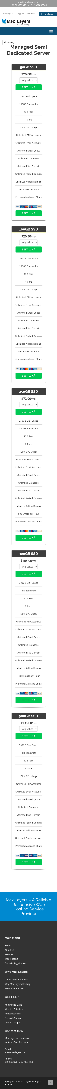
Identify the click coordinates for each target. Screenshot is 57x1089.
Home (8, 945)
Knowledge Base (13, 1004)
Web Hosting (11, 958)
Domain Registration (15, 963)
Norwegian (8, 14)
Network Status (13, 1018)
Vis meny (10, 42)
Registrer (31, 14)
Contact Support (13, 1022)
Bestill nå (28, 87)
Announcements (13, 1013)
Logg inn (20, 14)
